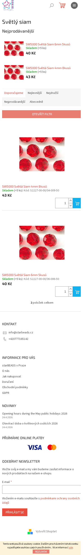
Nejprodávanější (14, 102)
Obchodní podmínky (15, 387)
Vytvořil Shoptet (46, 532)
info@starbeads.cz (21, 332)
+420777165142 (18, 339)
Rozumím (41, 551)
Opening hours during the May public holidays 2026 (34, 414)
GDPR (5, 393)
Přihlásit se (15, 512)
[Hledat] (51, 5)
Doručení (8, 382)
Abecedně (36, 102)
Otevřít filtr (42, 114)
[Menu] (74, 5)
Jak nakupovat (11, 376)
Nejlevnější (35, 93)
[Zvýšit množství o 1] (70, 200)
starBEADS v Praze (14, 365)
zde (71, 547)
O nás (5, 371)
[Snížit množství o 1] (70, 205)
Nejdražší (52, 93)
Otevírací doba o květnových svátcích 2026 (30, 424)
